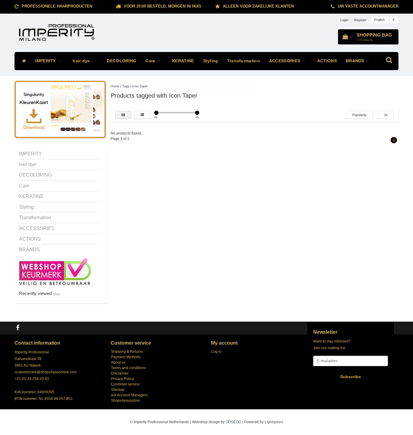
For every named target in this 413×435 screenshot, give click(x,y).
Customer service (125, 384)
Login (344, 20)
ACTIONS (327, 61)
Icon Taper (140, 86)
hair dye (82, 61)
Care (151, 61)
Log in (216, 351)
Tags (125, 86)
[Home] (23, 61)
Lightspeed (274, 422)
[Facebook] (18, 328)
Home (115, 86)
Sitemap (118, 390)
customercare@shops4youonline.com (46, 372)
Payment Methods (126, 357)
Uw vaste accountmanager (368, 6)
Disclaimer (119, 373)
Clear (56, 294)
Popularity (359, 115)
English (379, 19)
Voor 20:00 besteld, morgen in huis (162, 6)
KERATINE (183, 61)
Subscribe (350, 376)
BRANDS (356, 61)
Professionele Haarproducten (57, 6)
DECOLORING (121, 61)
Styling (210, 61)
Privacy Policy (122, 379)
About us (118, 362)
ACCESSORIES (285, 61)
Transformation (243, 61)
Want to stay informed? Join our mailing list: (332, 344)
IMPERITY (46, 61)
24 (386, 115)
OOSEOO (233, 422)
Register (360, 20)
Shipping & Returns (127, 351)
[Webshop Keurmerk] (55, 271)
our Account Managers (129, 395)
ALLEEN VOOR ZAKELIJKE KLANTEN (258, 6)
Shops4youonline (125, 400)
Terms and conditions (128, 368)
